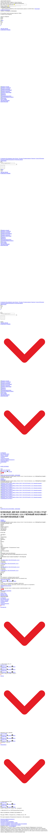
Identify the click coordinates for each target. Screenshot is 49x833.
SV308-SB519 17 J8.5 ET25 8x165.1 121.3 (9, 570)
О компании (3, 158)
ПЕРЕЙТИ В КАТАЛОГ (6, 585)
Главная (2, 478)
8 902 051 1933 (4, 739)
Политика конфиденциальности (7, 159)
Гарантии (33, 158)
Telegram (10, 471)
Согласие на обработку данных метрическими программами (14, 823)
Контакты (3, 604)
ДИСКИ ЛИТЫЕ (4, 28)
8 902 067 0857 (4, 736)
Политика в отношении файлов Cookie (9, 822)
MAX (14, 581)
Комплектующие (4, 595)
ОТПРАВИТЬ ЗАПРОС (5, 7)
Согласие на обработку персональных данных (11, 824)
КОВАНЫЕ (3, 479)
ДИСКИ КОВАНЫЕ (5, 100)
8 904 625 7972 (4, 667)
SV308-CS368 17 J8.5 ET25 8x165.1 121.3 (9, 563)
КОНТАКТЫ (3, 160)
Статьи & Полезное (39, 158)
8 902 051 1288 (4, 805)
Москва (2, 675)
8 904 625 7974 (4, 670)
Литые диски (3, 593)
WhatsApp (4, 471)
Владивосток (3, 607)
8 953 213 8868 (4, 733)
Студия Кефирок (12, 826)
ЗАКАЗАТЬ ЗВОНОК (5, 470)
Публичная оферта (19, 159)
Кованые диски (4, 594)
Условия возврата (27, 158)
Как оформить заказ (10, 158)
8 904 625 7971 (4, 665)
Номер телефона (4, 6)
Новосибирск (3, 744)
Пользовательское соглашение (7, 821)
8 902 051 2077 (4, 802)
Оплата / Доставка (19, 158)
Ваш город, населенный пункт (8, 4)
